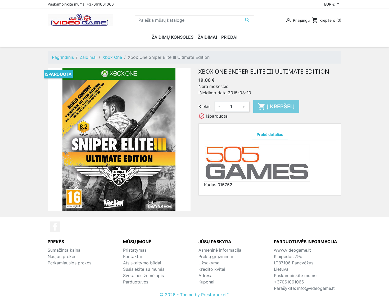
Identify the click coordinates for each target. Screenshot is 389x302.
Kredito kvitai (211, 269)
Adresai (206, 275)
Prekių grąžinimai (215, 256)
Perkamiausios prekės (69, 262)
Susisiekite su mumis (143, 269)
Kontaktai (132, 256)
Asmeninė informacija (219, 250)
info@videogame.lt (316, 288)
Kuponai (206, 282)
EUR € (330, 4)
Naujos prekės (62, 256)
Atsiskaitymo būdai (142, 262)
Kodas (210, 184)
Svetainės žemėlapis (143, 275)
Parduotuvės (135, 282)
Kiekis (204, 106)
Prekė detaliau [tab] (270, 134)
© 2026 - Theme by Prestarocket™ (194, 294)
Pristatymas (135, 250)
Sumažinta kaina (64, 250)
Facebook (55, 226)
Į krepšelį (276, 106)
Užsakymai (209, 262)
